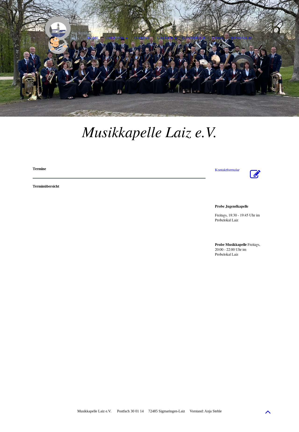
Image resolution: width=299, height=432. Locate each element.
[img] (149, 58)
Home (93, 38)
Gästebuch (194, 38)
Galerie (165, 38)
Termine (141, 38)
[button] (268, 411)
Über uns (114, 38)
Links (217, 38)
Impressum (241, 38)
